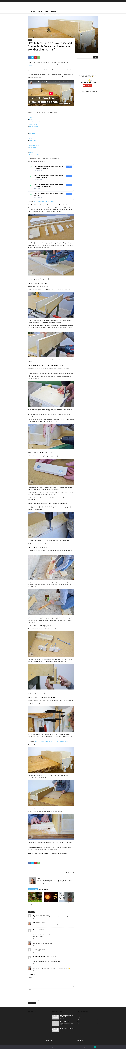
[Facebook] (29, 57)
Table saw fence (54, 853)
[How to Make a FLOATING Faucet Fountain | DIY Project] (35, 897)
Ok (95, 1046)
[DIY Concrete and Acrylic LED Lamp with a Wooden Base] (66, 897)
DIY (32, 853)
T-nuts (30, 117)
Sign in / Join (30, 0)
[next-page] (31, 907)
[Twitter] (32, 57)
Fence (36, 853)
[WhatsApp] (38, 57)
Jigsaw (31, 135)
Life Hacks (53, 11)
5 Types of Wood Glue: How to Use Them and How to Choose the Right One (51, 741)
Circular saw (32, 133)
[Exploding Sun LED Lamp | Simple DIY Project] (51, 897)
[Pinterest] (35, 57)
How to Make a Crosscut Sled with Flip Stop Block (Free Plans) (64, 871)
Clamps (31, 152)
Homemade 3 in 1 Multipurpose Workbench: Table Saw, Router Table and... (66, 1023)
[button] (96, 11)
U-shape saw (32, 150)
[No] (124, 1047)
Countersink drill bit (34, 154)
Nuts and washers (33, 126)
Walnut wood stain (33, 124)
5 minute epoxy (32, 119)
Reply (33, 918)
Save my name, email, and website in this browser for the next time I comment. (46, 1000)
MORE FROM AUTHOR (43, 889)
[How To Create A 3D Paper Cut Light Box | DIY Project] (55, 1017)
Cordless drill (32, 140)
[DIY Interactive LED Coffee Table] (55, 1030)
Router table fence (45, 853)
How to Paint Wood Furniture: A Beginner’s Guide (38, 871)
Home (29, 14)
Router (30, 138)
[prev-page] (29, 907)
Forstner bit (32, 143)
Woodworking (64, 853)
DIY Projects (32, 11)
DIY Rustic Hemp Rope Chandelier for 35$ (44, 201)
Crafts (46, 11)
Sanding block (32, 147)
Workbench (31, 854)
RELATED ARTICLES (33, 889)
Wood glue (31, 114)
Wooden (59, 853)
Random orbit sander (34, 145)
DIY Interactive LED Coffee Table (66, 1028)
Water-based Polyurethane (35, 122)
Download (69, 166)
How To (40, 11)
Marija (30, 52)
